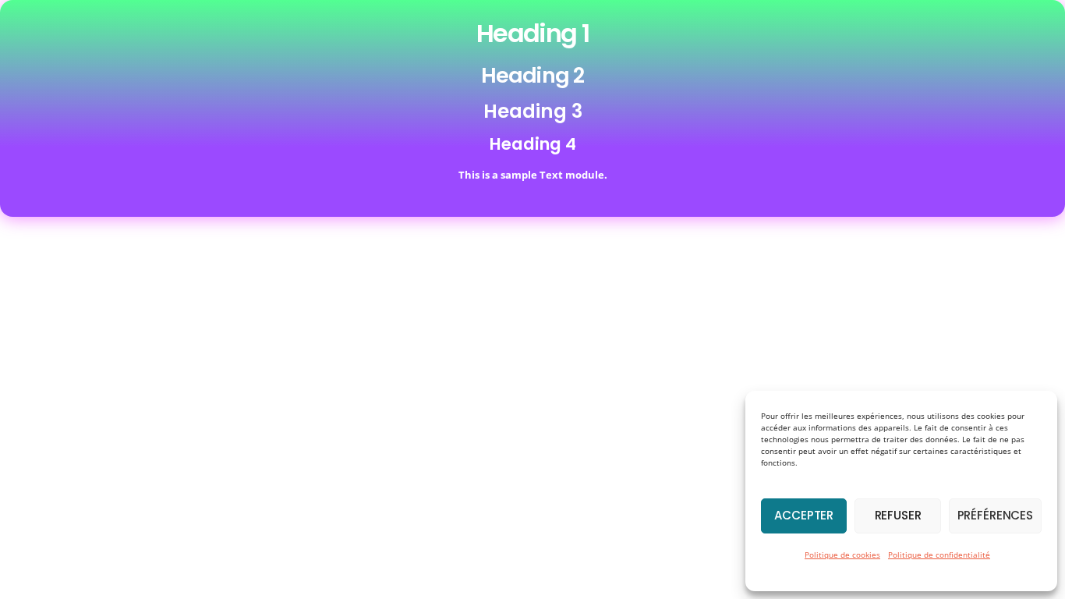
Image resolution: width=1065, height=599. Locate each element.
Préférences (995, 515)
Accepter (803, 515)
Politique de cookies (842, 554)
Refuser (898, 515)
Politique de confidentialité (939, 554)
